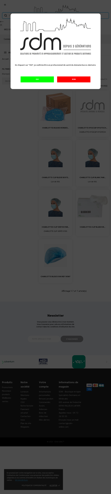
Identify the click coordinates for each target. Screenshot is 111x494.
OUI (37, 79)
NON (74, 79)
